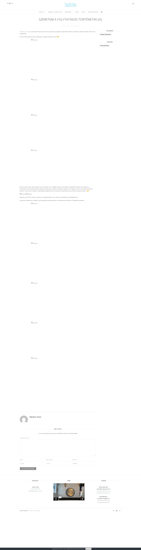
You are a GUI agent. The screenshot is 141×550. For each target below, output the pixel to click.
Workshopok (68, 12)
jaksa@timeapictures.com (35, 491)
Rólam (77, 12)
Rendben (88, 548)
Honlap (74, 459)
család (77, 25)
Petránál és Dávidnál (25, 31)
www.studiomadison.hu (103, 500)
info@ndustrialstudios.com (103, 493)
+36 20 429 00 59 (35, 489)
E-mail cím (49, 459)
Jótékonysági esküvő (93, 12)
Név (21, 459)
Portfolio (41, 12)
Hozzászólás (24, 438)
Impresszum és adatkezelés (34, 510)
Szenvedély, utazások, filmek (55, 12)
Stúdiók (83, 12)
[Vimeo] (9, 3)
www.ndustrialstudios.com (103, 491)
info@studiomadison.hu (103, 502)
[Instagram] (12, 3)
